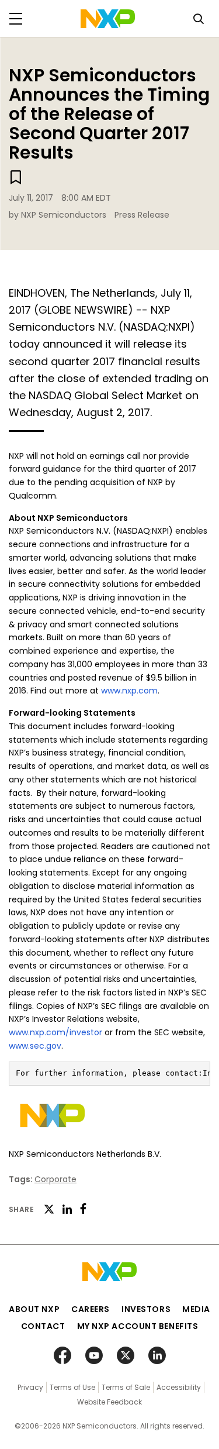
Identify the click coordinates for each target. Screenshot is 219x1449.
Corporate (55, 1179)
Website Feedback (109, 1402)
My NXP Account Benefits (138, 1326)
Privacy (30, 1387)
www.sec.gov (35, 1046)
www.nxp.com (129, 690)
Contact (43, 1326)
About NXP (34, 1309)
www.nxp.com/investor (55, 1032)
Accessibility (179, 1387)
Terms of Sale (126, 1387)
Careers (90, 1309)
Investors (146, 1309)
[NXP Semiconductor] (108, 19)
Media (196, 1309)
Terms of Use (72, 1387)
